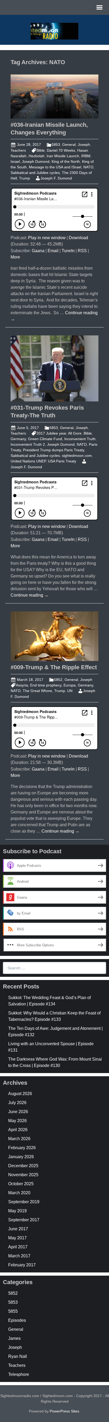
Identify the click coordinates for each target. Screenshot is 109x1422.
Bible (41, 150)
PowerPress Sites (64, 1411)
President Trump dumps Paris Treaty (53, 450)
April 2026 (18, 1129)
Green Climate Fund (45, 439)
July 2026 (17, 1102)
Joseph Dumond (35, 161)
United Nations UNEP (28, 461)
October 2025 (21, 1184)
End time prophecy (45, 685)
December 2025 (23, 1165)
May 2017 (17, 1238)
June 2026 (18, 1111)
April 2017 (18, 1247)
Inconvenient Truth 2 (28, 444)
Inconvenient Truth (80, 439)
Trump (24, 178)
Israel (15, 161)
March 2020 (19, 1193)
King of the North (66, 161)
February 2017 (22, 1265)
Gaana (38, 250)
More (15, 257)
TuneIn (68, 250)
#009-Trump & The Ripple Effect (54, 667)
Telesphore (18, 1374)
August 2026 (20, 1093)
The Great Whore (37, 691)
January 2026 (21, 1156)
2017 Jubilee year (51, 433)
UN (69, 691)
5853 (56, 144)
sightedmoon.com (77, 455)
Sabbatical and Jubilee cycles (35, 172)
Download (78, 237)
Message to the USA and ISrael (55, 167)
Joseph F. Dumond (56, 178)
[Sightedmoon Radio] (54, 30)
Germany (18, 439)
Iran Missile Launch (63, 156)
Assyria (22, 685)
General (69, 144)
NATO (88, 167)
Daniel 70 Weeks (61, 150)
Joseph (84, 144)
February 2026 (22, 1147)
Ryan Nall (17, 1356)
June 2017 (18, 1229)
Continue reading (29, 595)
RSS (82, 250)
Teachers (18, 150)
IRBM (85, 156)
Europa (69, 685)
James (14, 1338)
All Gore (74, 433)
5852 (58, 679)
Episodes (17, 1320)
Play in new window (47, 237)
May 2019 (17, 1211)
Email (53, 250)
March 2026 (19, 1138)
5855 (13, 1311)
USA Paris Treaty (62, 461)
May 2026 (17, 1120)
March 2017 (19, 1256)
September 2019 (23, 1202)
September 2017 (23, 1220)
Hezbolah (36, 156)
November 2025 (23, 1174)
